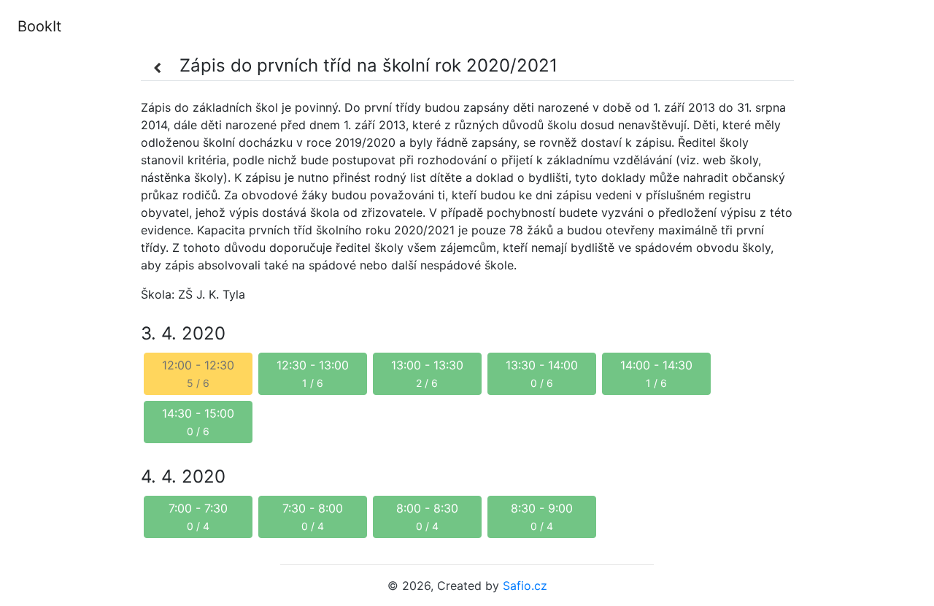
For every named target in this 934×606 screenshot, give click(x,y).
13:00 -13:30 (427, 373)
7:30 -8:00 (312, 516)
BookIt (39, 26)
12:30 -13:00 (313, 373)
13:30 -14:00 (542, 373)
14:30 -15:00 (198, 421)
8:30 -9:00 (542, 516)
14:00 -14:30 (656, 373)
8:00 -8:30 (427, 516)
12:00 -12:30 (198, 373)
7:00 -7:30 (198, 516)
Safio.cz (525, 585)
